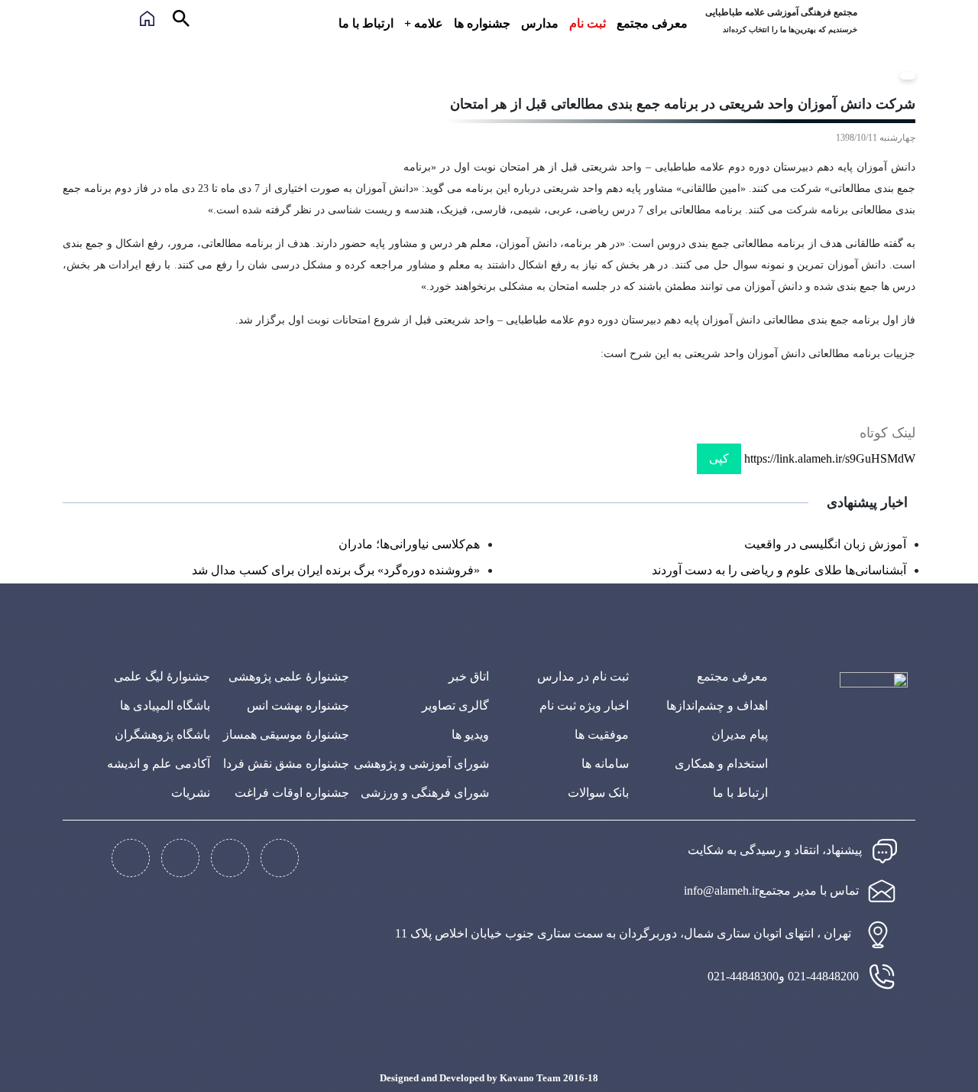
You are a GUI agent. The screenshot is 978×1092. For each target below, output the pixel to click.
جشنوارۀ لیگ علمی (162, 676)
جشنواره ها (482, 23)
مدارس (540, 23)
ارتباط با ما (365, 23)
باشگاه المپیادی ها (165, 705)
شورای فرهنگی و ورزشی (425, 792)
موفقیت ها (602, 734)
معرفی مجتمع (652, 23)
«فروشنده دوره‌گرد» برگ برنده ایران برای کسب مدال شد (336, 570)
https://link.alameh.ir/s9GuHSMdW (829, 458)
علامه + (423, 23)
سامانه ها (605, 763)
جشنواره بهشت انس (298, 705)
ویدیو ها (470, 734)
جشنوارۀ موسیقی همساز (286, 734)
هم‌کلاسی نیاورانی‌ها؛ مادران (409, 544)
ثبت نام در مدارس (583, 676)
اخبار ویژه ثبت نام (584, 705)
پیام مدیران (739, 734)
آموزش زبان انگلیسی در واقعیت (825, 544)
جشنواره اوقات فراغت (292, 792)
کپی (719, 458)
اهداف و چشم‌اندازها (717, 705)
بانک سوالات (598, 792)
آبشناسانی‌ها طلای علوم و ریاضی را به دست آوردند (779, 570)
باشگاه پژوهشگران (162, 734)
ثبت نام (587, 23)
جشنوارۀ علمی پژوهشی (288, 676)
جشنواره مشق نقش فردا (286, 763)
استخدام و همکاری (721, 763)
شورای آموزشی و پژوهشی (421, 763)
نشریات (190, 792)
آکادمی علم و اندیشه (158, 763)
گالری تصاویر (455, 705)
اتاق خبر (469, 676)
